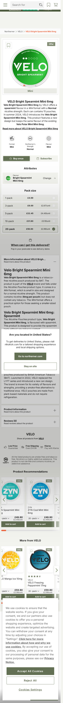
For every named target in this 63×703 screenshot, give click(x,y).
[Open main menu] (9, 24)
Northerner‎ (10, 31)
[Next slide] (56, 499)
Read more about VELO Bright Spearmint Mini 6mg (30, 128)
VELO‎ (20, 31)
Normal (30, 149)
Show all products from (30, 438)
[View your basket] (52, 24)
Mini (12, 147)
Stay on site (30, 366)
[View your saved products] (37, 24)
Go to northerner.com (30, 356)
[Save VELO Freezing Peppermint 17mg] (31, 551)
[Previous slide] (3, 499)
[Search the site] (23, 24)
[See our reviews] (30, 9)
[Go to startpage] (30, 16)
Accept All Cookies (30, 671)
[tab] (24, 85)
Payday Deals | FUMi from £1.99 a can (28, 3)
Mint (49, 147)
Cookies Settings (30, 689)
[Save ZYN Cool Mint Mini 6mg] (31, 482)
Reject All (30, 680)
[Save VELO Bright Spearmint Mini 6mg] (8, 45)
